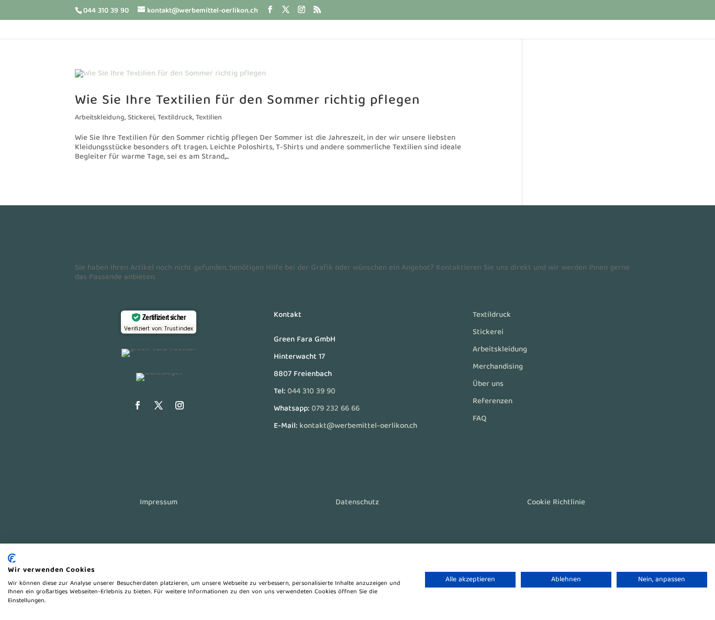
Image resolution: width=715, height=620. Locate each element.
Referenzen (492, 401)
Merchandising (498, 367)
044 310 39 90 (311, 391)
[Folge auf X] (158, 405)
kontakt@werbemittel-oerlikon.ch (358, 426)
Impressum (158, 503)
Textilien (209, 118)
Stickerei (141, 118)
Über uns (488, 384)
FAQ (479, 419)
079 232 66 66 (335, 409)
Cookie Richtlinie (556, 503)
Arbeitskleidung (100, 118)
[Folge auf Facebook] (137, 405)
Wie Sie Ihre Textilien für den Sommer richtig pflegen (247, 101)
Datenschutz (357, 503)
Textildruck (175, 118)
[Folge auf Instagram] (179, 405)
